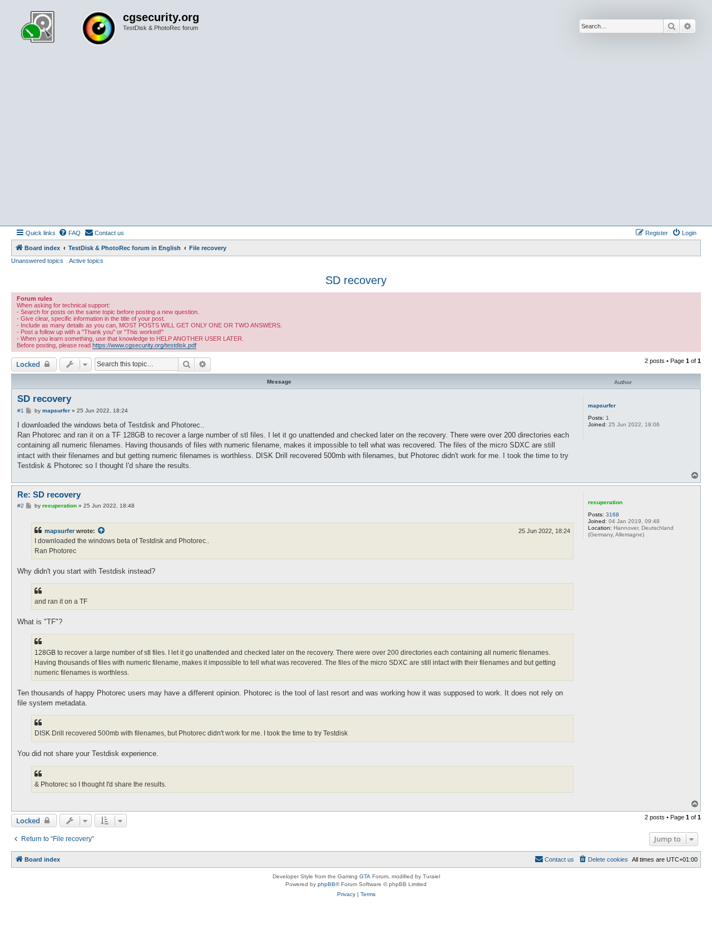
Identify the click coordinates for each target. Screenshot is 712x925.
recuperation (605, 502)
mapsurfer (602, 405)
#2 (20, 506)
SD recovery (356, 280)
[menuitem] (69, 233)
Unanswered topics (37, 260)
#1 (20, 410)
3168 (612, 514)
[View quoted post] (102, 531)
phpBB (326, 884)
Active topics (86, 260)
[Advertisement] (356, 142)
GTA (364, 876)
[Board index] (68, 29)
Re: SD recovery (49, 494)
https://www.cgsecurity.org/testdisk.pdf (144, 345)
